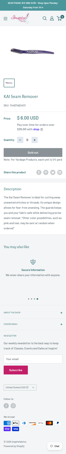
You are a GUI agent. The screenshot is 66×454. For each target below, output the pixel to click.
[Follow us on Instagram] (13, 405)
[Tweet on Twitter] (52, 172)
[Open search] (45, 18)
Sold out (33, 152)
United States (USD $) (17, 387)
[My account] (52, 18)
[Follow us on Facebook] (6, 405)
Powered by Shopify (14, 446)
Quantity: (9, 139)
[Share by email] (59, 172)
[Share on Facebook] (38, 172)
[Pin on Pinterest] (45, 172)
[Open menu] (5, 18)
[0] (59, 18)
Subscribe (15, 370)
